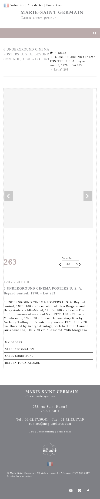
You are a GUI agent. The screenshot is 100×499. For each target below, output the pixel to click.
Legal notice (64, 431)
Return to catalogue (22, 362)
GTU (31, 431)
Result (62, 52)
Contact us (54, 5)
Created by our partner (20, 476)
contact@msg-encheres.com (50, 423)
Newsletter (35, 5)
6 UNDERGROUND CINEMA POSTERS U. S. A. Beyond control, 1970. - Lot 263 (73, 61)
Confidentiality (45, 431)
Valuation (17, 5)
